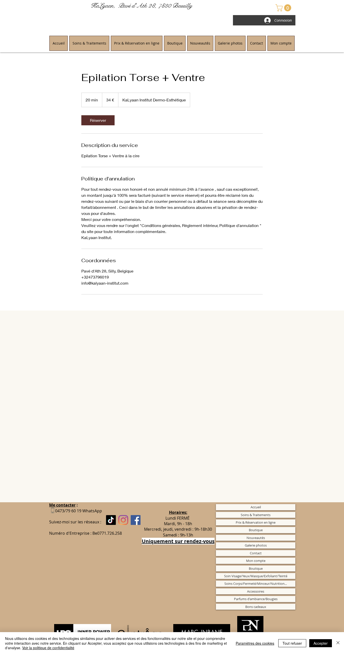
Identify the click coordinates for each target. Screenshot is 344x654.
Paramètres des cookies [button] (255, 643)
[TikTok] (111, 520)
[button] (284, 7)
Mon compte (255, 560)
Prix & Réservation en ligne (256, 522)
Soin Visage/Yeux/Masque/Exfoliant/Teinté (255, 576)
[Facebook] (136, 520)
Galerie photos (256, 545)
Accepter (321, 643)
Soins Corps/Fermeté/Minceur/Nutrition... (255, 583)
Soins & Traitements (255, 515)
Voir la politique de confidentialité (48, 647)
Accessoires (255, 591)
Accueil (256, 507)
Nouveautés (256, 537)
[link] (98, 120)
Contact (256, 553)
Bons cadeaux (255, 606)
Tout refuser (292, 643)
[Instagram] (123, 520)
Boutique (256, 530)
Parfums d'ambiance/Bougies (256, 599)
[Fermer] (338, 643)
